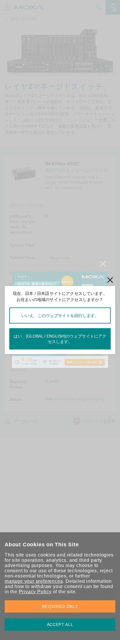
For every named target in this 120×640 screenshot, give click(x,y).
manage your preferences (34, 581)
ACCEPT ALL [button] (60, 624)
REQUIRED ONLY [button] (60, 606)
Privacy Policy (35, 591)
